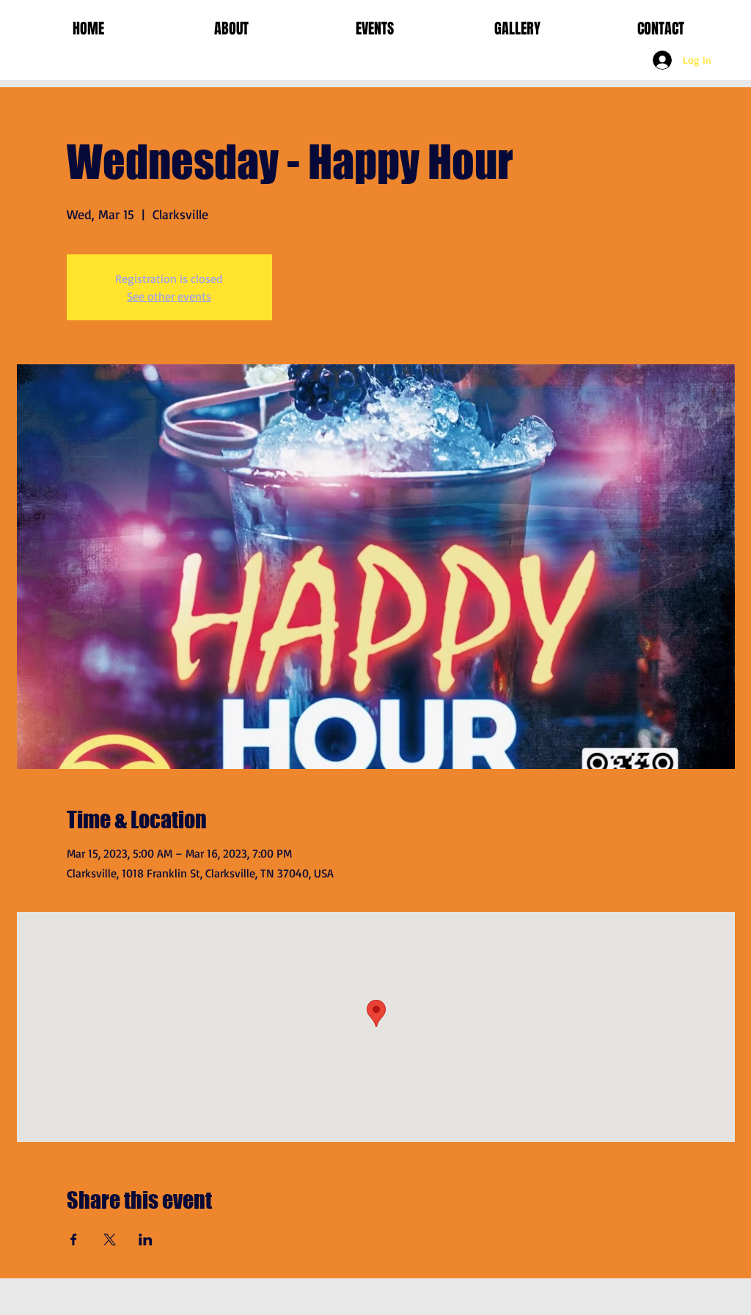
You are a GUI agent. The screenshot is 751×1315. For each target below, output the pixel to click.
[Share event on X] (110, 1239)
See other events (169, 296)
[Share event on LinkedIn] (146, 1239)
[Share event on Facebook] (74, 1239)
